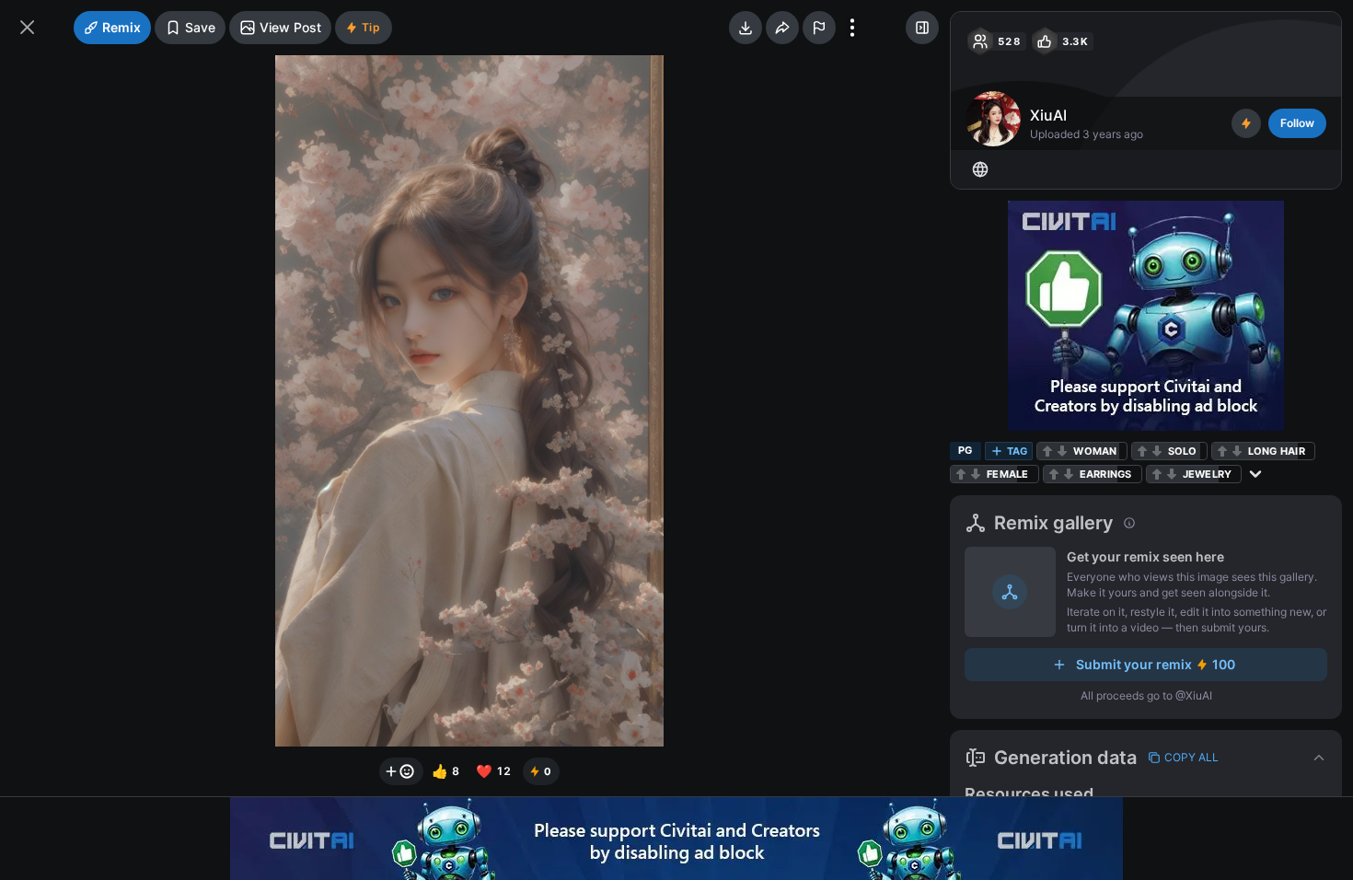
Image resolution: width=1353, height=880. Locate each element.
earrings (1106, 474)
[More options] (852, 28)
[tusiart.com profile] (980, 169)
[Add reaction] (401, 771)
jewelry (1207, 474)
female (1008, 474)
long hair (1276, 451)
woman (1094, 451)
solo (1182, 451)
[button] (1146, 757)
